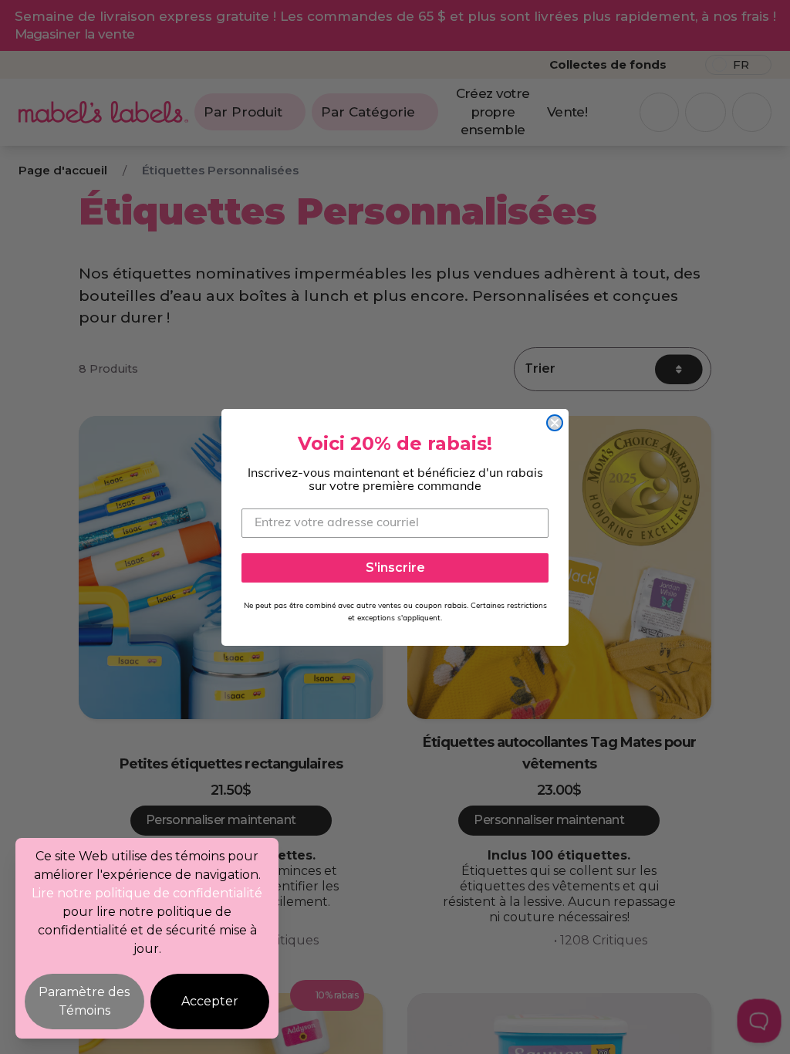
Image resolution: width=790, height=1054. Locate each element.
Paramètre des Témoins (84, 1001)
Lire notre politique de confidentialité (147, 893)
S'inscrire (395, 567)
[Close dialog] (554, 423)
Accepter (209, 1001)
